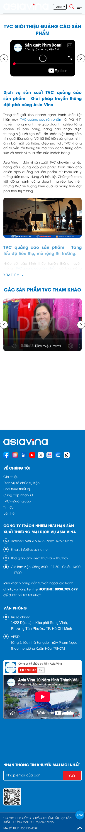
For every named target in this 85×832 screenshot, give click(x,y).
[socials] (6, 455)
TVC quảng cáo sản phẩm (41, 119)
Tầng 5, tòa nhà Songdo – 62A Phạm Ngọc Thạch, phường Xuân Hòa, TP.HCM (44, 645)
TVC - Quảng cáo (17, 501)
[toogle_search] (71, 6)
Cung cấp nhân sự (18, 495)
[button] (4, 58)
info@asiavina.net (35, 549)
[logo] (26, 6)
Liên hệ (9, 513)
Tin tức (8, 507)
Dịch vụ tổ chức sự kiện (21, 482)
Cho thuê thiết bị (16, 489)
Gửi (72, 775)
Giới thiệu (10, 476)
